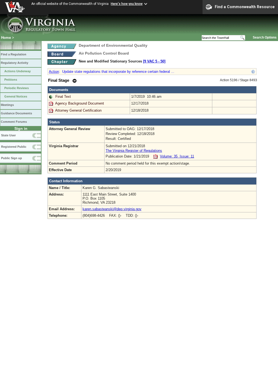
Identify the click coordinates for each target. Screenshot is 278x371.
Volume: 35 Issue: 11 (177, 156)
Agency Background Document (79, 103)
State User (8, 135)
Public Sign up (11, 158)
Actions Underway (17, 71)
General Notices (15, 96)
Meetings (7, 104)
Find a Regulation (13, 54)
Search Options (265, 37)
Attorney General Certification (78, 110)
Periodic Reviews (16, 88)
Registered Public (13, 146)
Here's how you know (127, 4)
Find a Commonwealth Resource (245, 7)
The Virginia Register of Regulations (134, 151)
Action (54, 72)
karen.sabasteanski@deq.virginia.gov (112, 209)
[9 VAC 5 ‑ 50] (154, 61)
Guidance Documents (16, 113)
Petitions (10, 79)
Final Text (63, 97)
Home (6, 38)
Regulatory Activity (14, 62)
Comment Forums (14, 121)
